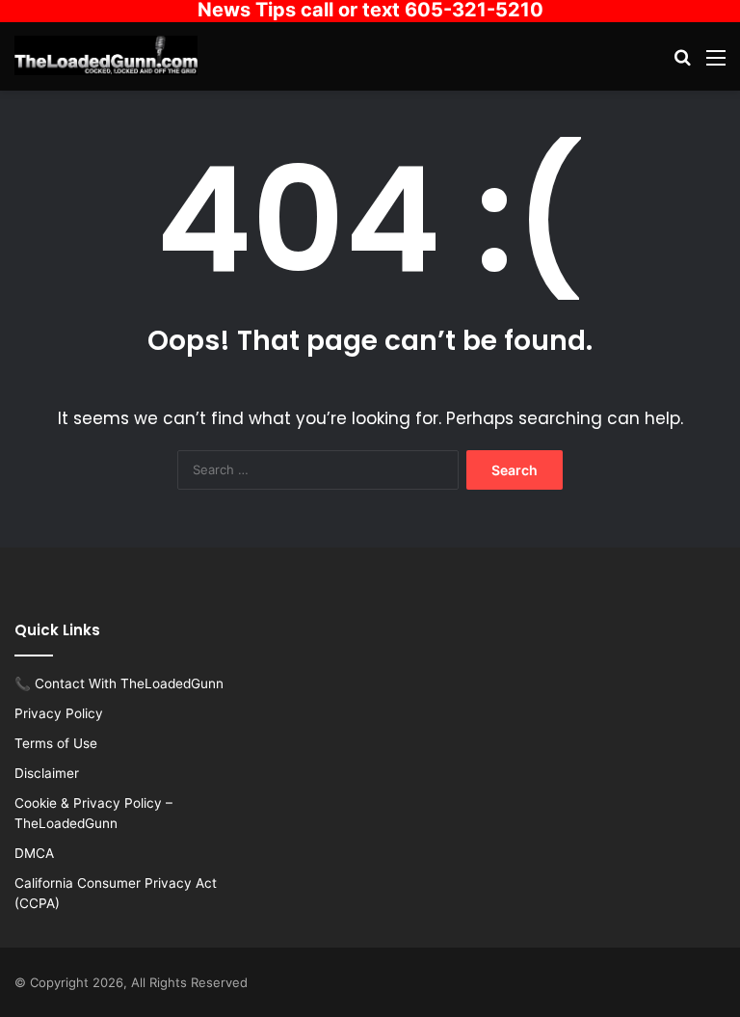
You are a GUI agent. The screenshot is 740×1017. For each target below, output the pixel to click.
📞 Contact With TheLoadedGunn (119, 683)
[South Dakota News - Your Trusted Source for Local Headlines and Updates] (106, 55)
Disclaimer (46, 773)
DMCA (34, 853)
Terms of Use (55, 743)
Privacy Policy (58, 713)
